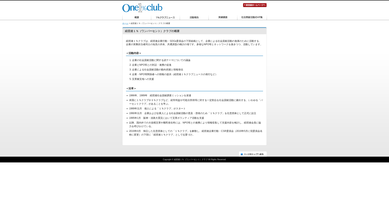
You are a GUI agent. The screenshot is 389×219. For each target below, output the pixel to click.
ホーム (125, 23)
